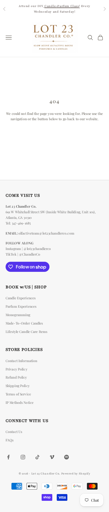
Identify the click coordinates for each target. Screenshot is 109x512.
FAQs (9, 440)
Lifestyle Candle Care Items (26, 331)
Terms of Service (18, 394)
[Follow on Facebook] (8, 457)
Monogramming (18, 314)
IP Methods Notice (20, 402)
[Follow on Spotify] (66, 457)
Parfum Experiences (21, 306)
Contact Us (14, 431)
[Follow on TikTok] (37, 457)
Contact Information (21, 360)
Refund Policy (16, 377)
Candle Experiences (20, 298)
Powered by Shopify (76, 473)
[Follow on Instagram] (23, 457)
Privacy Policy (16, 369)
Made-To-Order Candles (24, 323)
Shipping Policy (18, 385)
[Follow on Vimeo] (52, 457)
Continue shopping (54, 135)
